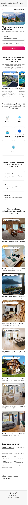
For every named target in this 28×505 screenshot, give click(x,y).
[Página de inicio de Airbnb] (3, 9)
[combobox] (13, 38)
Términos (16, 497)
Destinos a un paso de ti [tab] (8, 447)
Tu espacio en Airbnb (18, 9)
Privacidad (10, 497)
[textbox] (7, 43)
